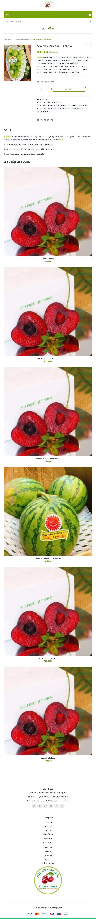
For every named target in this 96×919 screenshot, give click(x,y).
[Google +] (48, 120)
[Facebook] (38, 120)
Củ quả (55, 105)
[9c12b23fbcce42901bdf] (17, 63)
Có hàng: (40, 82)
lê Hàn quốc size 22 (86, 46)
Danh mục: (42, 102)
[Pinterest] (45, 120)
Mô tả (7, 129)
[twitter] (34, 806)
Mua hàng (68, 89)
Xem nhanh (51, 259)
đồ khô (65, 105)
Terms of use (48, 843)
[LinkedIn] (52, 120)
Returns (48, 860)
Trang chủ (7, 39)
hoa (75, 105)
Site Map (48, 851)
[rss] (62, 806)
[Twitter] (41, 120)
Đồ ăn (60, 105)
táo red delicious (90, 46)
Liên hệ (48, 831)
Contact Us (48, 839)
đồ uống (71, 105)
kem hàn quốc (82, 105)
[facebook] (39, 806)
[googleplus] (45, 806)
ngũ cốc (49, 108)
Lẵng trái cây (41, 108)
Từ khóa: (41, 105)
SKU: (39, 100)
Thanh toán (48, 826)
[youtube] (50, 806)
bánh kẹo (49, 105)
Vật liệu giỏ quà (42, 111)
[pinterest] (56, 806)
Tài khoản (48, 856)
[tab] (7, 130)
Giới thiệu (48, 822)
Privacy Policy (48, 847)
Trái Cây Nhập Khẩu (22, 39)
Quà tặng (56, 108)
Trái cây (63, 108)
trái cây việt (85, 108)
